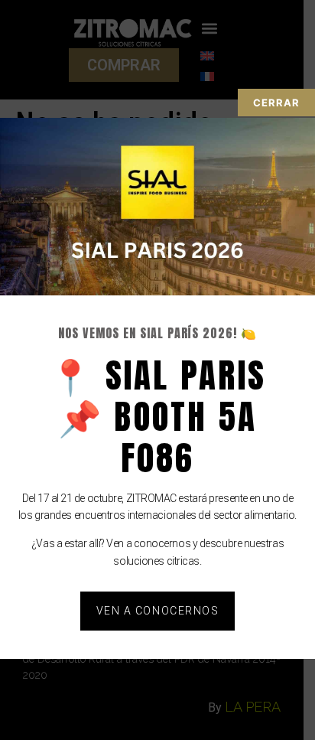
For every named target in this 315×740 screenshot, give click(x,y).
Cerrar (276, 102)
